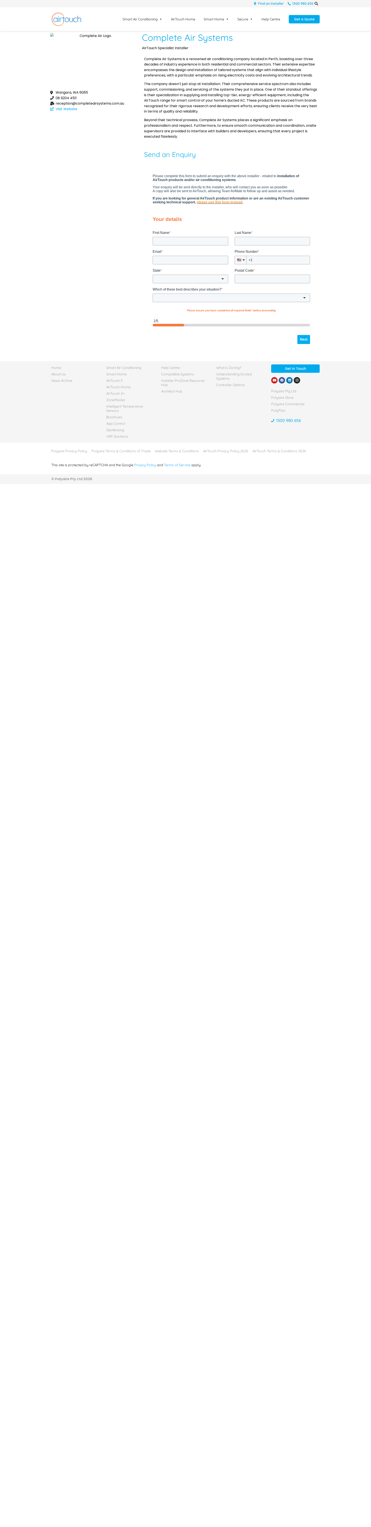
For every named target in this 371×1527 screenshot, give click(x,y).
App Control (115, 423)
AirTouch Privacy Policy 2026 (225, 451)
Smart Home (116, 374)
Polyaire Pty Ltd (283, 391)
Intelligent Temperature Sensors (124, 408)
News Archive (61, 380)
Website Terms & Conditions (177, 451)
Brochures (114, 417)
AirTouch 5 (114, 380)
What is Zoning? (228, 367)
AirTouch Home (183, 19)
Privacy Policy (145, 465)
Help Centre (271, 19)
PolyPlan (278, 410)
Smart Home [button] (214, 19)
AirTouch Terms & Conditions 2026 (279, 451)
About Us (58, 374)
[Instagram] (297, 380)
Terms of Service (177, 465)
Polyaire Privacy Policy (69, 451)
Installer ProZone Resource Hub (182, 382)
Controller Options (230, 385)
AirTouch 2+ (115, 393)
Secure (242, 19)
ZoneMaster (115, 400)
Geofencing (115, 430)
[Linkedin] (289, 380)
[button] (316, 3)
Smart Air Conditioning (140, 19)
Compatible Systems (177, 374)
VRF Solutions (117, 436)
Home (56, 367)
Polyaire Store (282, 397)
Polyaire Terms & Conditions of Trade (121, 451)
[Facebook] (282, 380)
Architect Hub (171, 391)
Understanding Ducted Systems (234, 376)
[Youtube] (274, 380)
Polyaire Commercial (287, 404)
